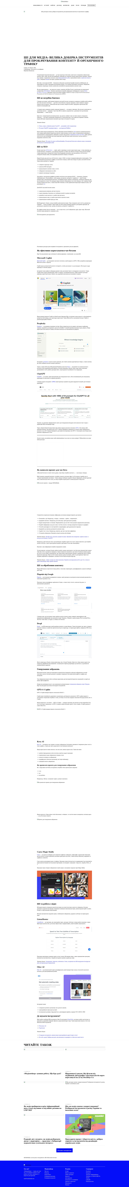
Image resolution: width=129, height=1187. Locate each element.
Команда (47, 1173)
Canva (38, 854)
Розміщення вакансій (50, 1178)
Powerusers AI (42, 1026)
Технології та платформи (37, 69)
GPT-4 (77, 428)
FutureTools (70, 1019)
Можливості (38, 5)
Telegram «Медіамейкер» (92, 1174)
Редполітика (48, 1174)
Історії (46, 5)
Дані (72, 5)
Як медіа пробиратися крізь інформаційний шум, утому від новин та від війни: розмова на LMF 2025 (42, 1108)
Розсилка (91, 5)
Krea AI (39, 744)
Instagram (88, 1173)
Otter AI (39, 970)
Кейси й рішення (69, 1173)
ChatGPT (39, 376)
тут (44, 184)
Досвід (59, 5)
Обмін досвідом (69, 1174)
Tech (77, 5)
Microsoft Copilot (41, 261)
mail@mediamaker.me (29, 1178)
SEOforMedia (47, 91)
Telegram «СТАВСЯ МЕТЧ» (93, 1176)
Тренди (83, 5)
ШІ (45, 1157)
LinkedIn (88, 1179)
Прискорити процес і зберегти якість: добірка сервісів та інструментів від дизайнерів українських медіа (84, 1141)
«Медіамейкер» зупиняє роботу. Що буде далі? (42, 1073)
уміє (75, 131)
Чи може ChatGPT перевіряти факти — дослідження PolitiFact (54, 128)
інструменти (41, 1157)
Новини (67, 1185)
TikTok (88, 1178)
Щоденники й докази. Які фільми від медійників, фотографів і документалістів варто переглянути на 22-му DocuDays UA (84, 1075)
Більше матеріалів (64, 1150)
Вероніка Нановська (29, 70)
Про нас (47, 1171)
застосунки (34, 1157)
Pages (68, 367)
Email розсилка (90, 1181)
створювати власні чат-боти (77, 134)
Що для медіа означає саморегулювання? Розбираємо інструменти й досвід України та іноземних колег (83, 1108)
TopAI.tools (42, 1028)
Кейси (53, 5)
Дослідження (68, 1178)
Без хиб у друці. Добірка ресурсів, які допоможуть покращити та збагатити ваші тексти (61, 1037)
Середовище (27, 69)
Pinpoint (39, 577)
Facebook (88, 1171)
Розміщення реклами (50, 1176)
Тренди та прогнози (70, 1181)
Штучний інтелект (52, 1157)
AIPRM (53, 381)
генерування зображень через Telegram (79, 684)
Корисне (66, 5)
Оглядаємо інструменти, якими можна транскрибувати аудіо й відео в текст (58, 1035)
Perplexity (39, 326)
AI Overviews (49, 150)
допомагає (45, 361)
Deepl (38, 626)
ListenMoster (40, 922)
